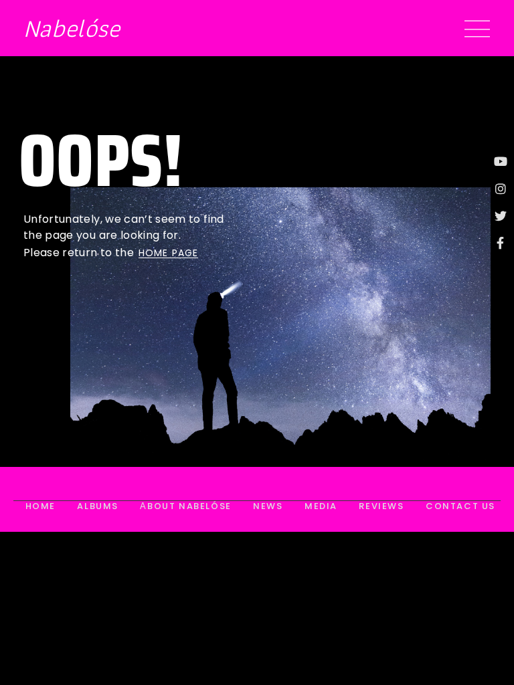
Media (321, 506)
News (267, 506)
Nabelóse (71, 27)
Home (40, 506)
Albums (97, 506)
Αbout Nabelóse (185, 506)
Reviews (381, 506)
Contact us (460, 506)
